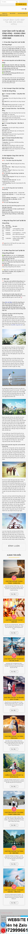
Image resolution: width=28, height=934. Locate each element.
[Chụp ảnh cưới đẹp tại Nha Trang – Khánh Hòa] (14, 566)
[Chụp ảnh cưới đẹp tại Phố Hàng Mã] (14, 606)
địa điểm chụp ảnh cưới (16, 325)
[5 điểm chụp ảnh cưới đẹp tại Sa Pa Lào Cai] (14, 760)
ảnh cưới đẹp (8, 302)
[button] (23, 8)
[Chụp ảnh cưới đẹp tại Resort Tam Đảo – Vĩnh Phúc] (14, 873)
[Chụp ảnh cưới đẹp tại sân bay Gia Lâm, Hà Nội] (14, 644)
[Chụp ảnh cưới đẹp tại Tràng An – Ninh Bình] (14, 836)
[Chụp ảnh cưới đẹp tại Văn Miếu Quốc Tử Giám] (14, 683)
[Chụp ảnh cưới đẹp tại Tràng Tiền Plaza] (14, 722)
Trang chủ (4, 13)
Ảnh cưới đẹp (12, 13)
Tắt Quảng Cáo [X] (24, 916)
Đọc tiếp (13, 594)
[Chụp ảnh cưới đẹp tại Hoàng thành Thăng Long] (14, 799)
